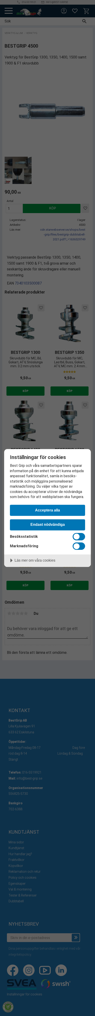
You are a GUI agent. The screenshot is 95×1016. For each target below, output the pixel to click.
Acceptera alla (47, 510)
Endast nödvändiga (47, 524)
